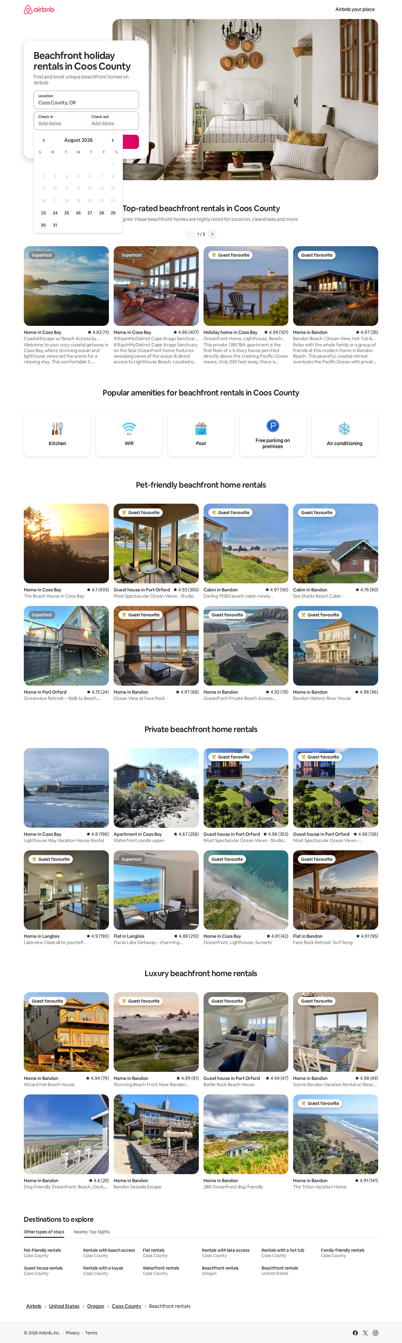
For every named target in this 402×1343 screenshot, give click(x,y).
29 (113, 213)
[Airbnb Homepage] (39, 9)
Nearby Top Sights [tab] (92, 1231)
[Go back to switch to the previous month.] (44, 140)
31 (55, 225)
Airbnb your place (355, 9)
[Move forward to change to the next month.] (112, 140)
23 (43, 213)
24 (55, 213)
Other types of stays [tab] (44, 1231)
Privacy (72, 1333)
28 (101, 213)
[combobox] (86, 102)
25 (66, 213)
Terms (91, 1333)
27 (89, 213)
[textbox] (60, 123)
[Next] (212, 234)
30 (43, 225)
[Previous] (190, 234)
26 (78, 213)
